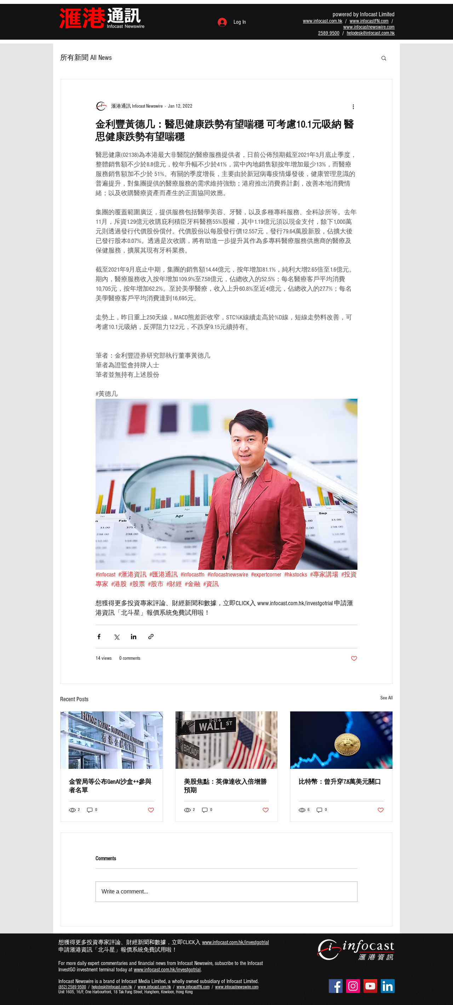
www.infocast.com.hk (322, 21)
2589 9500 (328, 33)
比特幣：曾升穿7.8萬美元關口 (340, 781)
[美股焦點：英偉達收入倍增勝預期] (227, 740)
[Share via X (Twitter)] (116, 636)
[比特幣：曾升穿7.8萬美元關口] (341, 740)
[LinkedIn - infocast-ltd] (388, 986)
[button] (383, 58)
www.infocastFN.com (369, 21)
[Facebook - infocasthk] (336, 986)
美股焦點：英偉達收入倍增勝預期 (225, 786)
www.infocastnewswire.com (369, 27)
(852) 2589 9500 (72, 986)
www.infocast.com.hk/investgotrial (235, 942)
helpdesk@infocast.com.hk (371, 33)
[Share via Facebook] (99, 636)
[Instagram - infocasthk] (353, 986)
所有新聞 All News (86, 58)
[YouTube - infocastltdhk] (370, 986)
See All (386, 698)
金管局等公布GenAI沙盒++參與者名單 (110, 786)
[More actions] (353, 106)
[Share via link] (151, 636)
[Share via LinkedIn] (133, 636)
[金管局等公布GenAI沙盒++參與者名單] (112, 740)
